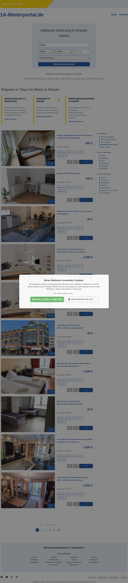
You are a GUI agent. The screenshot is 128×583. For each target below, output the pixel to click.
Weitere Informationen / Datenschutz (69, 289)
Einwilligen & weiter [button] (47, 299)
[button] (64, 293)
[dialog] (64, 291)
